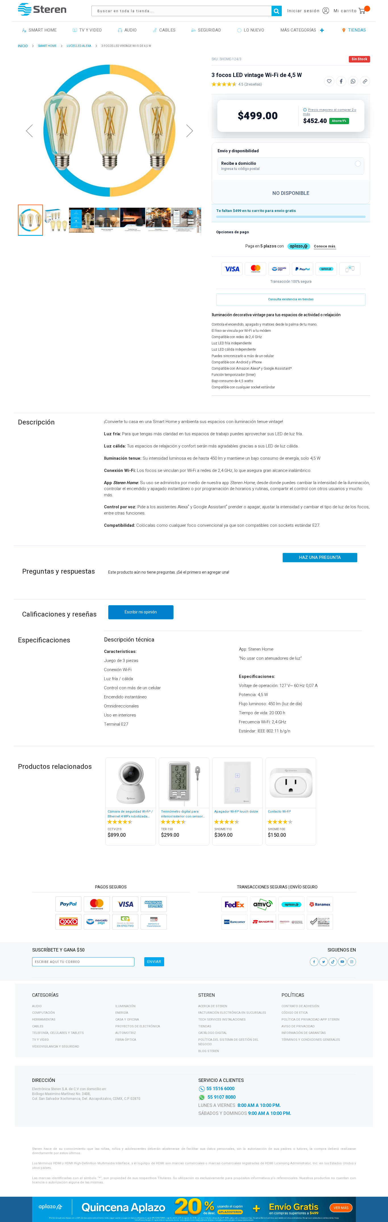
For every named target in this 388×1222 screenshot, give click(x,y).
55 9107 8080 (221, 1097)
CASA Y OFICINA (127, 1019)
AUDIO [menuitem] (129, 30)
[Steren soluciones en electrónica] (42, 9)
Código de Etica (294, 1012)
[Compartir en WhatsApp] (353, 81)
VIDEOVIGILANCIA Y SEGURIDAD (55, 1046)
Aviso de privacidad (298, 1026)
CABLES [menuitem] (166, 30)
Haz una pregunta (320, 557)
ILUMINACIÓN (125, 1006)
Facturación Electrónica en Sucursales (232, 1012)
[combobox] (189, 11)
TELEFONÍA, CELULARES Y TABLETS (58, 1033)
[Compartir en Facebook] (341, 81)
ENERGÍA (121, 1012)
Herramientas (43, 1019)
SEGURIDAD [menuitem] (208, 30)
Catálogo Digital (212, 1033)
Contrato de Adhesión (300, 1006)
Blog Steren (208, 1051)
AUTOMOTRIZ (125, 1033)
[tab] (111, 996)
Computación (43, 1012)
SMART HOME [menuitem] (41, 30)
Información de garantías (303, 1033)
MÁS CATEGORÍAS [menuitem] (298, 30)
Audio (37, 1006)
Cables (37, 1026)
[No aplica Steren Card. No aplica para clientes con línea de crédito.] (305, 110)
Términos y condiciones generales (310, 1039)
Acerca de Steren (212, 1006)
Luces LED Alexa (79, 46)
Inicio (23, 46)
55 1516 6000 (220, 1088)
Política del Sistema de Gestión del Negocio (228, 1042)
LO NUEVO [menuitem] (252, 30)
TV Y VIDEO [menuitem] (89, 30)
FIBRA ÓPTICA (125, 1039)
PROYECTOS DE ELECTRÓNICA (137, 1026)
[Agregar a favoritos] (329, 81)
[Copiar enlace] (365, 81)
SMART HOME (47, 46)
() (253, 84)
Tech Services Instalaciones (222, 1019)
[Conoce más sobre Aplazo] (326, 269)
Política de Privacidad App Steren (310, 1019)
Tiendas (204, 1026)
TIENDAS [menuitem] (356, 30)
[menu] (194, 30)
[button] (291, 166)
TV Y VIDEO (40, 1039)
